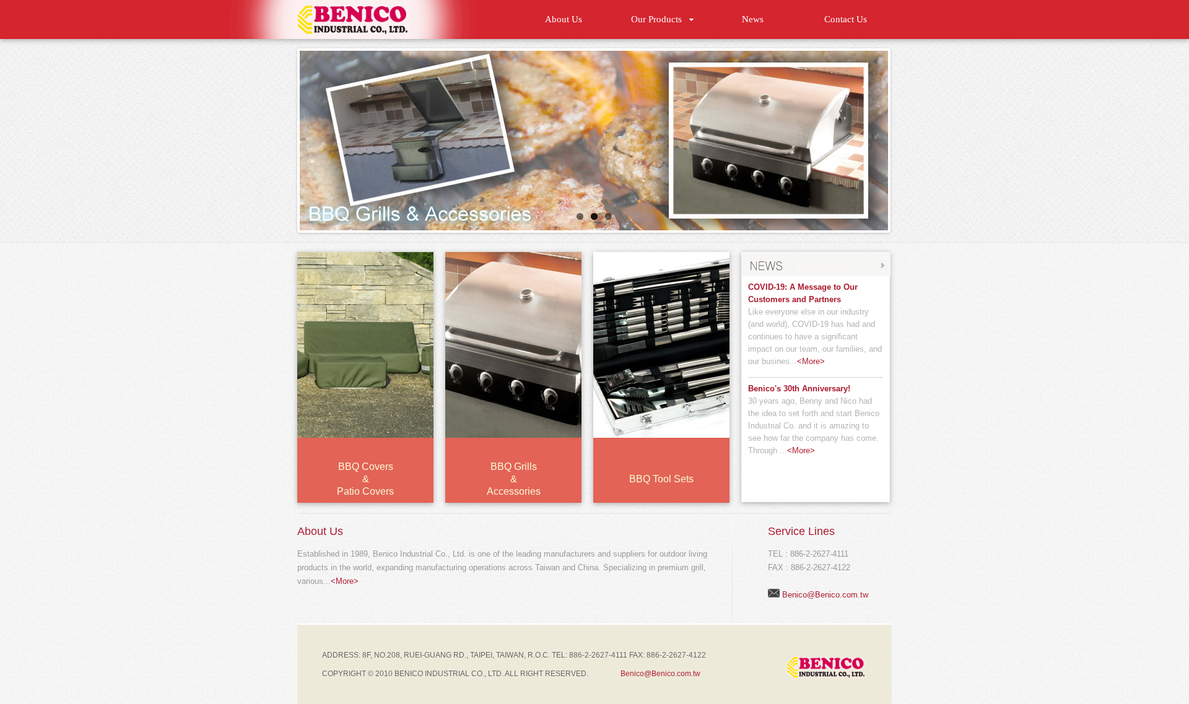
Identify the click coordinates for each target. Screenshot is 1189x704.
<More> (811, 361)
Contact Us (845, 19)
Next (901, 137)
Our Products (656, 19)
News (753, 19)
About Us (563, 19)
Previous (286, 137)
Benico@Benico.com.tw (825, 594)
